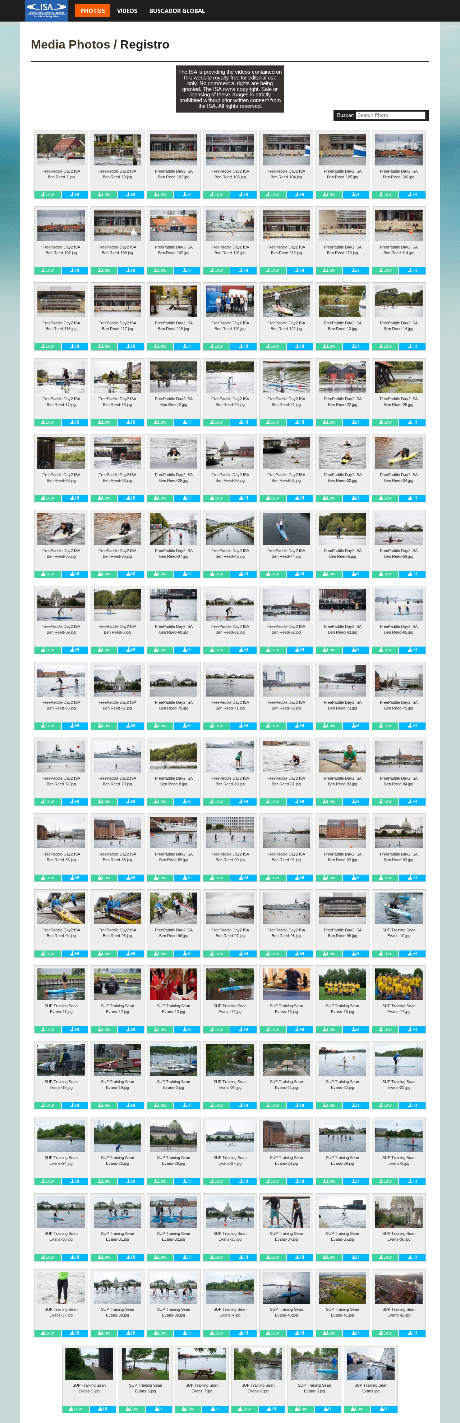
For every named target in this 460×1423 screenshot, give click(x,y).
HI (77, 194)
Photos (92, 11)
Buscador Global (177, 11)
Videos (127, 11)
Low (50, 194)
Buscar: (345, 115)
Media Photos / (74, 44)
